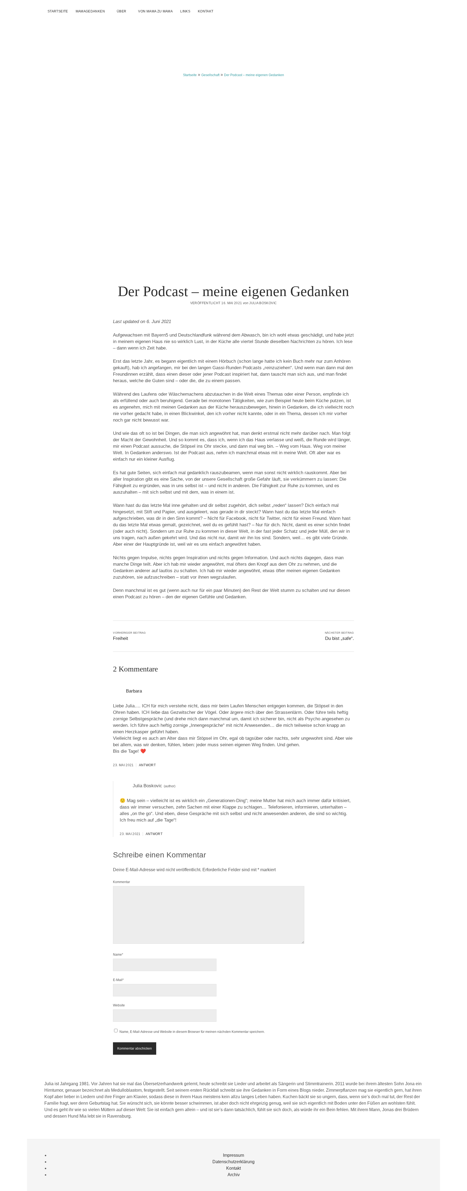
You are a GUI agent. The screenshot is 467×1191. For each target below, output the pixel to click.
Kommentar (121, 882)
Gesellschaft (210, 75)
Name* (118, 954)
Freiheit (120, 638)
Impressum (233, 1155)
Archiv (234, 1174)
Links (185, 11)
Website (119, 1005)
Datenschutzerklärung (233, 1161)
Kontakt (206, 11)
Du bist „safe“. (339, 638)
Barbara (134, 691)
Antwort (147, 765)
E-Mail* (118, 980)
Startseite (58, 11)
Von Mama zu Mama (155, 11)
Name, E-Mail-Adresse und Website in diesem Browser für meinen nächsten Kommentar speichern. (192, 1032)
